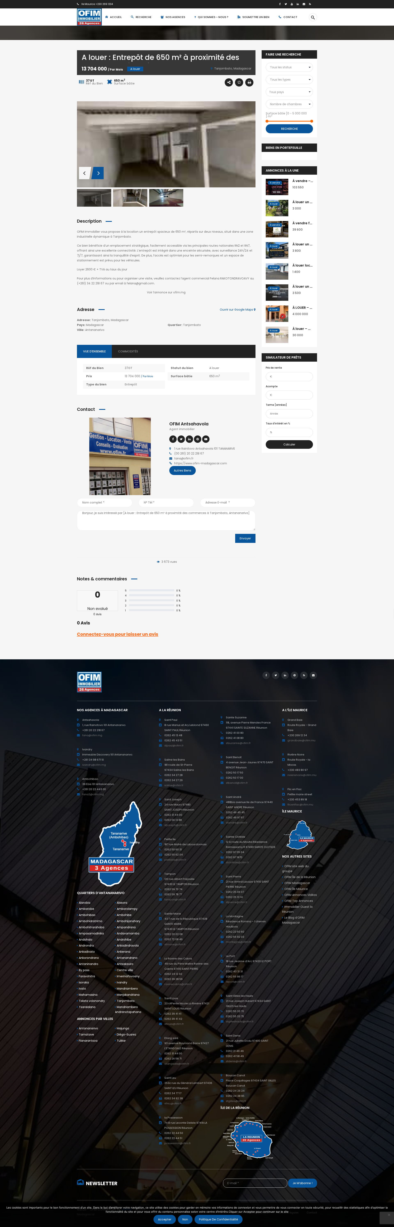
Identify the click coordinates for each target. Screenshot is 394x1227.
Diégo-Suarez (126, 1034)
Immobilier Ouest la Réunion (297, 909)
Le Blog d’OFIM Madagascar (293, 920)
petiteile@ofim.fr (175, 860)
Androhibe (123, 940)
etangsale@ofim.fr (176, 1064)
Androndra (86, 945)
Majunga (122, 1028)
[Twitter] (286, 4)
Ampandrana (126, 927)
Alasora (121, 903)
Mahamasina (87, 995)
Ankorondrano (88, 958)
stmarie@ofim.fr (175, 944)
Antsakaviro (124, 964)
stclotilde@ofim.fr (237, 862)
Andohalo (85, 940)
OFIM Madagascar (297, 883)
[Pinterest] (197, 439)
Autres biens (182, 470)
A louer (214, 368)
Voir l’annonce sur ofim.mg (166, 292)
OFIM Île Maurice (296, 889)
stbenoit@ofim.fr (237, 783)
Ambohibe (124, 915)
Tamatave (86, 1034)
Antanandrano (126, 958)
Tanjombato (125, 1001)
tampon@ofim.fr (175, 899)
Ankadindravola (127, 945)
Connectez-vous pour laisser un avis (117, 634)
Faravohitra (86, 976)
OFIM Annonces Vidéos (300, 895)
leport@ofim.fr (235, 982)
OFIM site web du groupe (295, 868)
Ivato (82, 989)
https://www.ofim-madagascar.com (200, 463)
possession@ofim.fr (177, 1143)
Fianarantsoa (87, 1041)
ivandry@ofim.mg (94, 765)
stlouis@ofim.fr (174, 1024)
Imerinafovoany (128, 976)
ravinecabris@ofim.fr (178, 984)
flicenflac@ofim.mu (300, 805)
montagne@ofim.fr (238, 942)
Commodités (128, 351)
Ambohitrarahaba (91, 927)
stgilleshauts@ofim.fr (240, 1021)
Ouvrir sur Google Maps (237, 310)
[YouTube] (292, 4)
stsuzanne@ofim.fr (238, 743)
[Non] (389, 1215)
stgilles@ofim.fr (236, 1101)
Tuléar (121, 1041)
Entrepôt (131, 384)
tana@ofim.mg (92, 735)
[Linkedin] (189, 439)
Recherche (289, 129)
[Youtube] (206, 439)
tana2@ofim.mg (93, 794)
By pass (83, 970)
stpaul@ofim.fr (174, 745)
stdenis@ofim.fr (236, 1061)
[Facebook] (280, 4)
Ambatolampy (126, 909)
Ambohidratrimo (90, 921)
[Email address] (304, 4)
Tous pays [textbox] (276, 92)
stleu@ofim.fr (173, 1103)
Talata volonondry (91, 1001)
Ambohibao (86, 915)
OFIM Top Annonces (298, 901)
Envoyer (245, 538)
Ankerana (123, 952)
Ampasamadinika (91, 933)
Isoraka (83, 982)
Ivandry (121, 982)
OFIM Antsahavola (188, 424)
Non (185, 1219)
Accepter (164, 1219)
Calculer (289, 444)
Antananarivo (88, 1028)
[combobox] (289, 91)
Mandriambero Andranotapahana (128, 1009)
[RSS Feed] (310, 4)
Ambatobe (86, 909)
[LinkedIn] (298, 4)
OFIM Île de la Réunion (300, 877)
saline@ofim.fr (173, 785)
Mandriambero (127, 989)
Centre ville (124, 970)
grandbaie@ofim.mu (301, 740)
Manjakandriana (128, 995)
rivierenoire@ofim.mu (301, 775)
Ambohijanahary (128, 921)
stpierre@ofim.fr (236, 902)
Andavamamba (127, 933)
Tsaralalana (86, 1007)
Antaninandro (88, 964)
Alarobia (84, 903)
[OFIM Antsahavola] (120, 456)
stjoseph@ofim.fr (175, 825)
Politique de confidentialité (218, 1219)
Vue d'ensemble (94, 351)
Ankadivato (86, 952)
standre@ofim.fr (236, 823)
